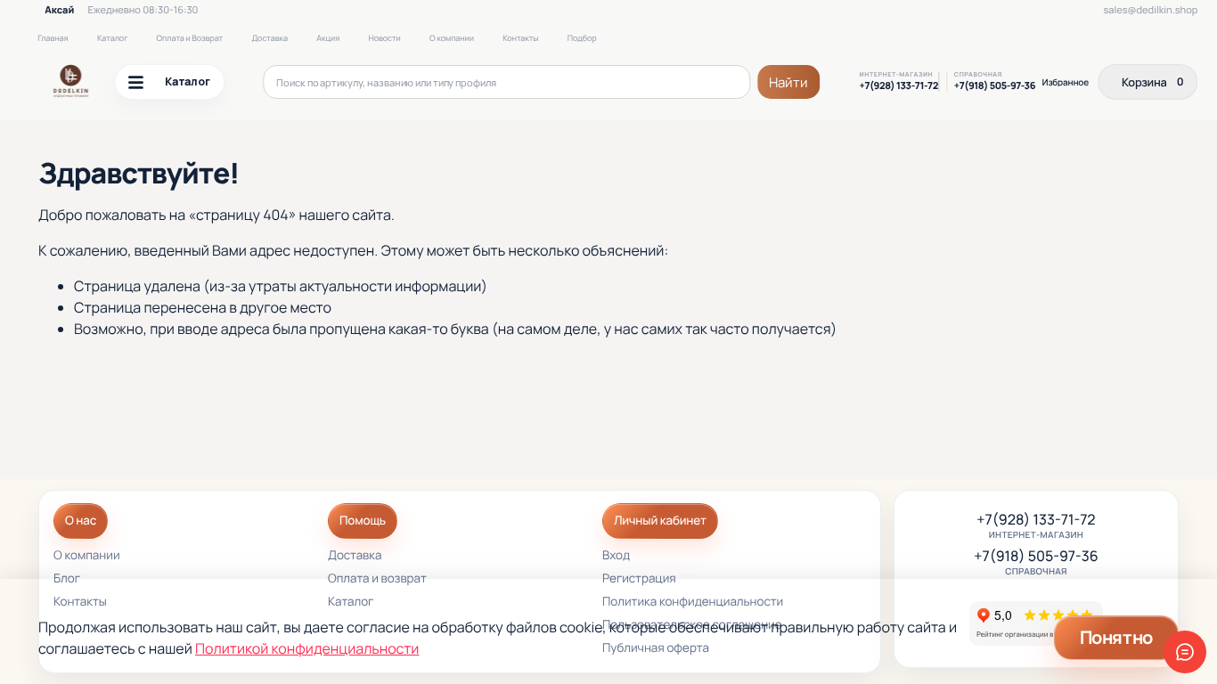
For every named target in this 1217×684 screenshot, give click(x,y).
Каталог (112, 38)
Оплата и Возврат (190, 38)
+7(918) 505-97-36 (994, 86)
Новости (384, 38)
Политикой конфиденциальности (307, 648)
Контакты (520, 38)
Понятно (1116, 637)
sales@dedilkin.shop (1150, 10)
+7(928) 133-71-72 (899, 86)
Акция (327, 38)
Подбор (582, 38)
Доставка (269, 38)
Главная (52, 38)
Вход (616, 556)
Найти (789, 82)
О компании (451, 38)
